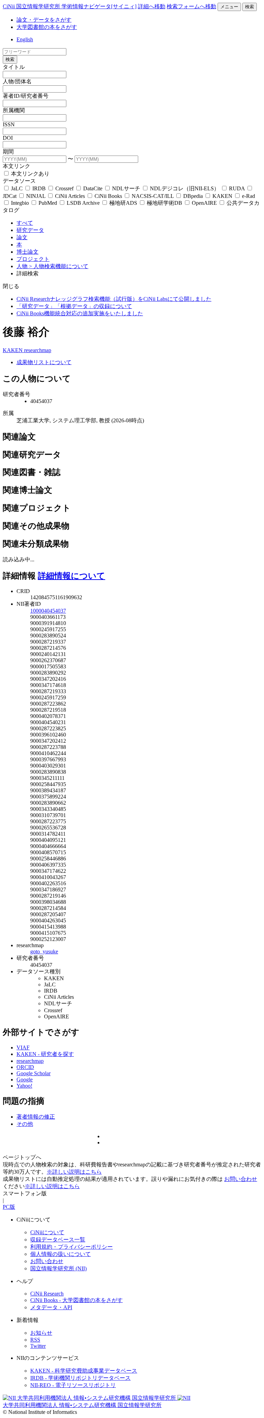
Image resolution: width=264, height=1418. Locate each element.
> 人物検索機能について (58, 266)
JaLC (17, 188)
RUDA (237, 188)
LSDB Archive (83, 203)
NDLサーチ (126, 188)
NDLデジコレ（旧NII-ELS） (184, 188)
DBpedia (193, 196)
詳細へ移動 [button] (151, 6)
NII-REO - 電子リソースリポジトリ (73, 1385)
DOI (8, 138)
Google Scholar (33, 1073)
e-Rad (248, 196)
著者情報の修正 (35, 1117)
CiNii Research (47, 1294)
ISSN (9, 124)
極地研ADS (123, 203)
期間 (8, 152)
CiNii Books (108, 196)
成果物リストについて (44, 362)
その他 (24, 1124)
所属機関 (14, 110)
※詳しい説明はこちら (74, 1172)
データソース (19, 181)
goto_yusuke (44, 951)
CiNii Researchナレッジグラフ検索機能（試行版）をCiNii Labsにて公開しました (113, 299)
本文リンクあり (30, 174)
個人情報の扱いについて (60, 1254)
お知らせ (41, 1333)
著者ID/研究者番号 (25, 96)
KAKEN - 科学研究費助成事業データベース (83, 1371)
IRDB (39, 188)
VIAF (23, 1047)
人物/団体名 (17, 81)
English (24, 39)
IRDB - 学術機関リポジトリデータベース (80, 1378)
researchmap (37, 350)
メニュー (229, 6)
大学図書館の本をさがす (46, 27)
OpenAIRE (204, 203)
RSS (35, 1340)
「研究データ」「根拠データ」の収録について (74, 306)
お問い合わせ (240, 1179)
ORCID (25, 1067)
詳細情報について (71, 575)
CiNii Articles (70, 196)
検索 (249, 6)
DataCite (93, 188)
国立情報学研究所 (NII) (58, 1268)
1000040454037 (48, 611)
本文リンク (16, 166)
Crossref (64, 188)
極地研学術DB (164, 203)
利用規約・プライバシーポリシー (71, 1247)
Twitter (38, 1346)
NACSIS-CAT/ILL (152, 196)
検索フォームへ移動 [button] (191, 6)
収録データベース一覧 (57, 1239)
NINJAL (36, 196)
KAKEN (222, 196)
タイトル (14, 67)
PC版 (9, 1207)
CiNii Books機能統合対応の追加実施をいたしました (79, 313)
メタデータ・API (51, 1307)
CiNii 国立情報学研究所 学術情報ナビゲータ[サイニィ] (69, 6)
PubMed (47, 203)
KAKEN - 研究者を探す (45, 1054)
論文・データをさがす (44, 20)
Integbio (20, 203)
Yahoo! (24, 1086)
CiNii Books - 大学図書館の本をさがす (76, 1300)
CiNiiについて (47, 1232)
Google (24, 1079)
